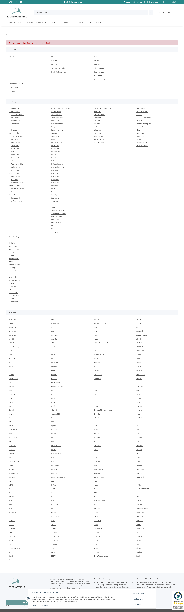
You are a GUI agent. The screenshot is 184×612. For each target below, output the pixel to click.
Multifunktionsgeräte (143, 124)
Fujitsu (96, 406)
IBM (137, 426)
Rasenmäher (13, 277)
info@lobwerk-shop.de (74, 2)
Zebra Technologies (101, 556)
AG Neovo (54, 335)
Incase (11, 434)
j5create (139, 438)
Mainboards (55, 152)
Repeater (54, 186)
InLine (53, 434)
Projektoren (98, 133)
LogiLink (139, 461)
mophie (139, 473)
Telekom (12, 528)
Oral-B (96, 489)
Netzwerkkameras (142, 127)
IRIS (52, 438)
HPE (52, 422)
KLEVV (53, 449)
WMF (53, 548)
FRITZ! (96, 402)
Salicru (53, 513)
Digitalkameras (99, 114)
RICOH (53, 509)
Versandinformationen (59, 68)
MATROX (97, 465)
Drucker (139, 114)
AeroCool (139, 331)
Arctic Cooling (14, 347)
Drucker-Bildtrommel (143, 118)
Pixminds (54, 497)
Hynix (138, 422)
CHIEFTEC (139, 371)
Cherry (96, 371)
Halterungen (15, 121)
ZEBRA (53, 556)
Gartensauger (14, 258)
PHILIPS (11, 497)
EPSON (53, 394)
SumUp (11, 524)
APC (52, 343)
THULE (11, 532)
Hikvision (54, 418)
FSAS (138, 402)
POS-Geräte (140, 133)
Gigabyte (54, 410)
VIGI (10, 544)
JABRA (11, 442)
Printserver (55, 179)
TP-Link (96, 532)
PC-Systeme (55, 176)
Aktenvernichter (142, 111)
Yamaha (97, 552)
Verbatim (54, 540)
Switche (54, 207)
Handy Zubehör (14, 133)
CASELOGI (54, 371)
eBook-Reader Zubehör (17, 161)
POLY (53, 501)
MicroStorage (98, 473)
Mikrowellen (13, 271)
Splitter (54, 204)
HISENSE (97, 418)
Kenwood (97, 445)
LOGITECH (12, 465)
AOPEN (11, 343)
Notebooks (55, 170)
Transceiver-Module (58, 213)
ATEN (11, 351)
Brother (54, 367)
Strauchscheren (14, 296)
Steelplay (139, 520)
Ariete (53, 347)
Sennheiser (55, 516)
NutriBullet (13, 319)
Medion (11, 469)
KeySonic (139, 445)
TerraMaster (98, 528)
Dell (95, 386)
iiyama (96, 430)
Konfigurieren (138, 599)
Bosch (138, 363)
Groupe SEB (55, 414)
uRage (11, 540)
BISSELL (11, 363)
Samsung (97, 513)
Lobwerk (97, 461)
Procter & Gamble (100, 501)
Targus (53, 524)
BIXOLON (54, 363)
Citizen (11, 374)
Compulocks (140, 374)
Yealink (139, 552)
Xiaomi (138, 548)
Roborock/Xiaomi (142, 509)
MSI (10, 481)
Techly (96, 524)
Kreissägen (13, 268)
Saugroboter (13, 286)
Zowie (138, 556)
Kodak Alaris (13, 327)
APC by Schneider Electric (103, 343)
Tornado (54, 532)
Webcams (54, 232)
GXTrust (139, 323)
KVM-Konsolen (56, 142)
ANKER (138, 339)
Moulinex (97, 319)
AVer (95, 351)
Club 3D (54, 374)
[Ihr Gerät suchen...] (151, 12)
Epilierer (12, 255)
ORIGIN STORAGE (142, 489)
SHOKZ (11, 323)
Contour (54, 378)
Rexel (11, 509)
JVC (95, 442)
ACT (137, 327)
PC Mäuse (14, 179)
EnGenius (12, 394)
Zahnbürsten (13, 302)
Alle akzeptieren (138, 593)
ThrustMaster (141, 528)
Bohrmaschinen (14, 249)
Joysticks (14, 130)
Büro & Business (14, 195)
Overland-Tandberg (16, 493)
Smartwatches (99, 136)
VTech (96, 544)
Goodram (139, 410)
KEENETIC (12, 445)
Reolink (139, 505)
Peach (138, 493)
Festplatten (55, 127)
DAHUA (139, 382)
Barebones (55, 121)
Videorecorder (99, 142)
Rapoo (96, 505)
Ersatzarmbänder (17, 189)
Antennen (97, 111)
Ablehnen (138, 604)
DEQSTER (139, 386)
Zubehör (12, 92)
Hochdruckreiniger (15, 265)
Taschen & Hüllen (17, 114)
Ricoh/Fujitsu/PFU (100, 323)
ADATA (53, 331)
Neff (137, 481)
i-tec (95, 426)
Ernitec (138, 394)
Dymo (53, 390)
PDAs (138, 130)
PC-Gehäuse (55, 173)
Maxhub (139, 465)
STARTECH (97, 520)
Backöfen (12, 243)
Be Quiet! (12, 359)
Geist (53, 319)
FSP (10, 406)
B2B (52, 56)
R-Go (10, 505)
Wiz (137, 544)
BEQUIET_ (139, 359)
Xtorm (53, 552)
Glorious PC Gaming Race (103, 410)
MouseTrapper (99, 477)
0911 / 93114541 (17, 2)
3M (52, 327)
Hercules (12, 418)
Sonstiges (54, 195)
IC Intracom (13, 430)
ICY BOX (54, 430)
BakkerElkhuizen (100, 355)
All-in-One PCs (56, 114)
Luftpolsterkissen (17, 201)
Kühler (53, 139)
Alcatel (96, 335)
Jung (53, 442)
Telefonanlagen (141, 145)
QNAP (138, 501)
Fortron (11, 402)
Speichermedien (142, 142)
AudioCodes (55, 351)
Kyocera (139, 449)
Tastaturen (15, 124)
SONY (53, 520)
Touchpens (15, 127)
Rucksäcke (140, 136)
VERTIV (96, 540)
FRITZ (53, 402)
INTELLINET (13, 438)
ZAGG (11, 556)
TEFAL (138, 524)
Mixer (11, 274)
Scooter (11, 289)
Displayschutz (16, 118)
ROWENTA (12, 513)
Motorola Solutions (58, 477)
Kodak (96, 449)
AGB (95, 56)
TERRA (53, 528)
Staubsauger (13, 292)
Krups (138, 319)
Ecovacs (96, 390)
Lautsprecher (16, 158)
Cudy (10, 382)
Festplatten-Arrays (57, 130)
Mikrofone (97, 130)
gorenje (11, 414)
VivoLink (54, 544)
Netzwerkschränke (58, 167)
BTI (95, 367)
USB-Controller (56, 217)
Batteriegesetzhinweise (102, 72)
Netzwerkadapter (57, 164)
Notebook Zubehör (15, 173)
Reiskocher (13, 283)
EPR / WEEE (98, 76)
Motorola (12, 477)
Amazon (97, 339)
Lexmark (139, 457)
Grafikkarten (55, 136)
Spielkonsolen (99, 139)
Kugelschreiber (16, 198)
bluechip (97, 363)
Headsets (97, 121)
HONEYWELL (140, 418)
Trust (138, 532)
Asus (95, 347)
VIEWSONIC (140, 540)
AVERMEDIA (140, 351)
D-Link (96, 382)
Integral (96, 434)
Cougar (139, 378)
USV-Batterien (56, 223)
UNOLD (139, 536)
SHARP (96, 516)
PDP (95, 493)
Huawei (96, 422)
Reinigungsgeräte (15, 280)
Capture (11, 371)
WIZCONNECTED (14, 548)
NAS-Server (55, 158)
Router (53, 189)
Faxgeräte (139, 121)
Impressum (35, 605)
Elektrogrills (13, 252)
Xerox (96, 548)
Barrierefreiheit (99, 80)
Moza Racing (140, 477)
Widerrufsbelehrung (101, 68)
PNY (137, 497)
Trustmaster (13, 536)
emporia (139, 390)
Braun (11, 367)
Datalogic (12, 386)
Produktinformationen (59, 72)
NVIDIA (138, 485)
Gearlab (139, 406)
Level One (12, 457)
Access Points (56, 111)
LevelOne (54, 457)
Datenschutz (46, 605)
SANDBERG (140, 513)
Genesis (11, 410)
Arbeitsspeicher (57, 118)
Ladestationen (16, 148)
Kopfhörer (15, 155)
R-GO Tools (55, 505)
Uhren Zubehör (14, 186)
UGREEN (97, 536)
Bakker (53, 355)
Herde (11, 262)
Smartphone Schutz (16, 84)
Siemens (12, 520)
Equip (96, 394)
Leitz (95, 453)
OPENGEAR (55, 323)
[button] (159, 12)
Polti (10, 501)
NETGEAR (12, 485)
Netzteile (54, 161)
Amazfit (54, 339)
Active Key (12, 331)
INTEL (138, 434)
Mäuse (53, 155)
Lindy (53, 461)
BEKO (53, 359)
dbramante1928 (57, 386)
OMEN (53, 489)
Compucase (98, 374)
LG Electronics (14, 461)
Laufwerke (55, 148)
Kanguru (139, 442)
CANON (139, 367)
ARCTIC (139, 343)
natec (53, 481)
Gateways (54, 133)
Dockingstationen (57, 124)
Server (53, 192)
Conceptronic (13, 378)
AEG (95, 331)
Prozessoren (55, 182)
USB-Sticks (55, 220)
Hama (138, 414)
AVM (10, 355)
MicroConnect (141, 469)
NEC (95, 481)
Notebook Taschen (17, 182)
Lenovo (138, 453)
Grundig (97, 414)
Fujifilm (54, 406)
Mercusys (54, 469)
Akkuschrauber (14, 240)
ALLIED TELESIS (141, 335)
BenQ (96, 359)
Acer (95, 327)
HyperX (53, 426)
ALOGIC (11, 339)
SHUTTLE (139, 516)
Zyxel (10, 560)
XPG (10, 552)
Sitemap (54, 60)
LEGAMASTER (56, 453)
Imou (138, 430)
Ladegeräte (55, 145)
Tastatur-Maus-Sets (58, 210)
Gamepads (97, 118)
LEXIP (96, 457)
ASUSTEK (139, 347)
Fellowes (139, 398)
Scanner (139, 139)
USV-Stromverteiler (58, 229)
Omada (11, 489)
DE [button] (164, 2)
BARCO (138, 355)
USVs (53, 226)
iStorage (97, 438)
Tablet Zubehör (14, 111)
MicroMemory (14, 473)
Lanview (11, 453)
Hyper (11, 426)
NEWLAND (55, 485)
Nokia (96, 485)
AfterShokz (12, 335)
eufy (10, 398)
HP (10, 422)
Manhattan (55, 465)
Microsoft (54, 473)
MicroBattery (98, 469)
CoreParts (97, 378)
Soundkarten (55, 198)
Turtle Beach (55, 536)
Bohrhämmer (13, 246)
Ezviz (95, 398)
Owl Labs (54, 493)
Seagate (11, 516)
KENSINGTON (56, 445)
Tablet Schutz (13, 88)
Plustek (96, 497)
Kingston (12, 449)
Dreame (11, 390)
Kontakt (173, 2)
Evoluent (54, 398)
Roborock (97, 509)
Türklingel (12, 299)
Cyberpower (55, 382)
